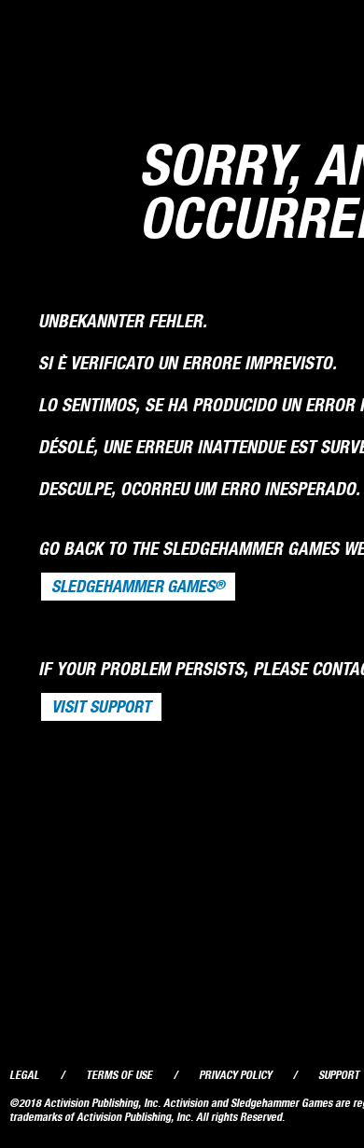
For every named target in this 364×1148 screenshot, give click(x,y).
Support (338, 1075)
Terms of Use (119, 1075)
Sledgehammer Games (138, 586)
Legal (24, 1075)
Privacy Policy (235, 1075)
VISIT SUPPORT (101, 707)
